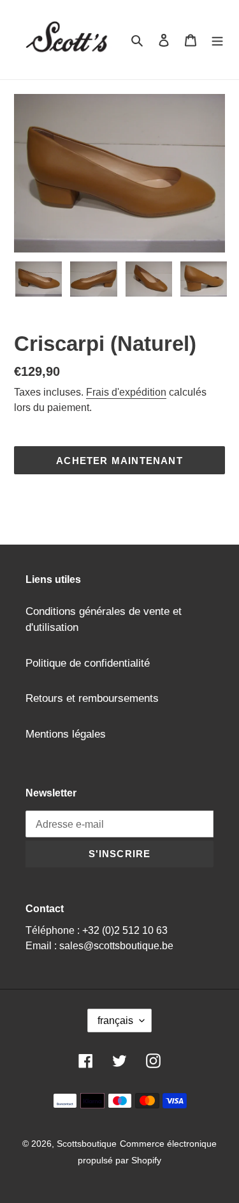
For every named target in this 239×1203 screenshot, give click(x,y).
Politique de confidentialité (87, 663)
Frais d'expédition (126, 392)
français (115, 1020)
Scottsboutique (87, 1143)
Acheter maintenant (119, 460)
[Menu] (217, 39)
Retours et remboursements (92, 698)
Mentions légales (65, 734)
